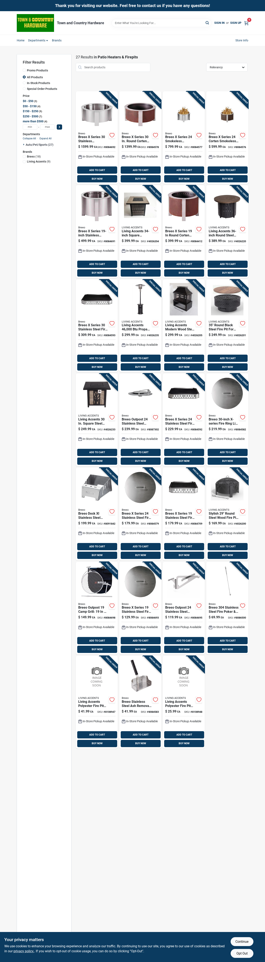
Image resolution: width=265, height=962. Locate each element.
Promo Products (37, 70)
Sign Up (235, 22)
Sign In (219, 22)
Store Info (241, 40)
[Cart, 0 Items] (246, 23)
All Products (35, 77)
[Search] (208, 22)
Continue (241, 942)
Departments (36, 40)
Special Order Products (42, 89)
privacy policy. (23, 951)
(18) (34, 156)
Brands (56, 40)
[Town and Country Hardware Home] (35, 23)
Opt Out (242, 953)
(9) (39, 161)
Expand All (46, 138)
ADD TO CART (97, 170)
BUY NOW (97, 178)
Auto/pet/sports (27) (39, 144)
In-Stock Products (38, 83)
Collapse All (29, 138)
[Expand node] (24, 144)
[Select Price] (59, 127)
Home (21, 40)
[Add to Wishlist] (112, 135)
